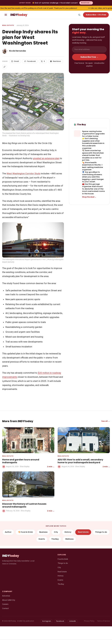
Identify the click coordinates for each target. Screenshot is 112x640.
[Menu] (5, 14)
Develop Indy (25, 136)
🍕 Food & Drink (25, 532)
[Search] (79, 14)
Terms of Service (103, 621)
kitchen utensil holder (93, 154)
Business (43, 532)
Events (42, 539)
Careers (5, 604)
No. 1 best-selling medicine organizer (92, 167)
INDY (18, 15)
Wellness (69, 539)
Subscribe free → (89, 57)
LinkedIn (72, 621)
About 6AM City (8, 600)
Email (16, 61)
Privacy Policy (89, 621)
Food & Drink (63, 559)
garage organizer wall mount (92, 185)
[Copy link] (4, 66)
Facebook (31, 61)
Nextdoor (57, 61)
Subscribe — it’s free (96, 14)
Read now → (86, 3)
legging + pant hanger (93, 179)
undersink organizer (89, 146)
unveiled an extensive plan (46, 158)
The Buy (55, 539)
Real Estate (8, 25)
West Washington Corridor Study (23, 173)
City (56, 532)
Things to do (101, 532)
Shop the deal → (89, 197)
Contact (5, 608)
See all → (105, 421)
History (67, 532)
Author (8, 532)
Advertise (6, 596)
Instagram (46, 621)
